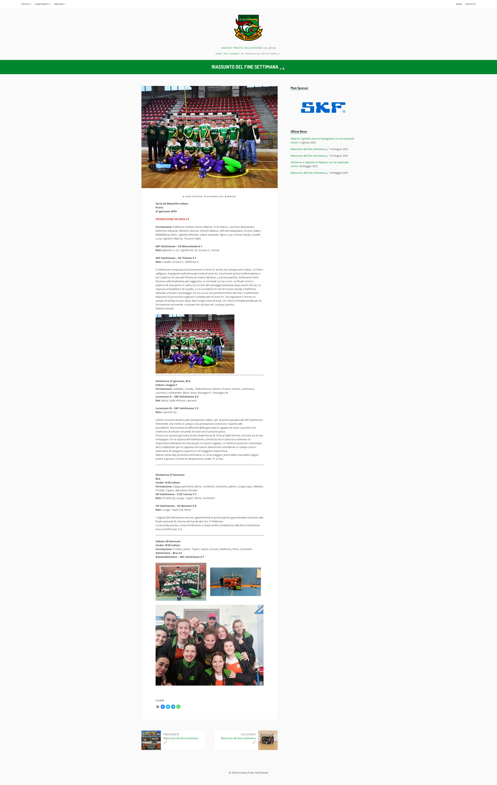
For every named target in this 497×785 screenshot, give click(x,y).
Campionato (42, 4)
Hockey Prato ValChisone (241, 48)
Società (25, 4)
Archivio (59, 4)
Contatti (470, 4)
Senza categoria (193, 196)
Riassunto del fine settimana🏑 (310, 149)
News (459, 4)
